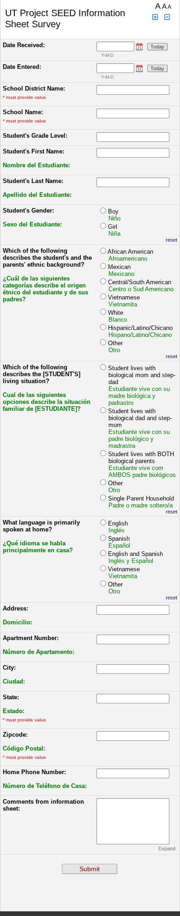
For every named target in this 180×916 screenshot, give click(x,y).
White (117, 316)
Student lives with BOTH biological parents (142, 464)
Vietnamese (124, 301)
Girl (114, 230)
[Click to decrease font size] (167, 17)
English (118, 527)
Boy (114, 215)
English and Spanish (135, 557)
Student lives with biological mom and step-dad (141, 385)
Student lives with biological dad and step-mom (140, 428)
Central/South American (141, 286)
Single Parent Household (141, 502)
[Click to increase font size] (155, 17)
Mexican (121, 270)
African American (130, 255)
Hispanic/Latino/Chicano (140, 331)
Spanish (119, 542)
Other (115, 347)
